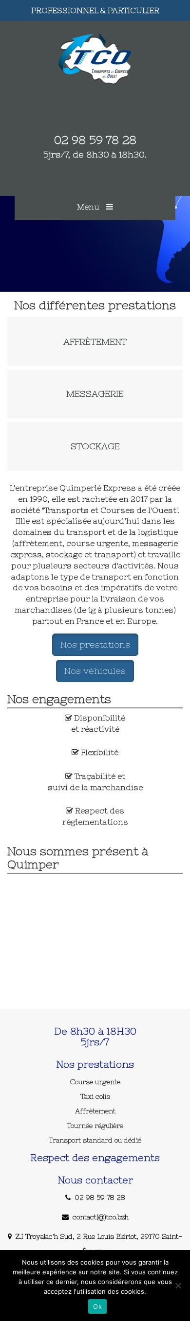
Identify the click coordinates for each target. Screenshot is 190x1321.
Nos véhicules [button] (95, 671)
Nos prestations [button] (95, 644)
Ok (97, 1306)
